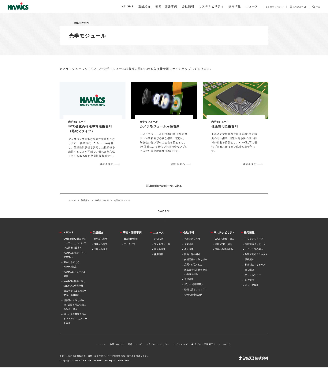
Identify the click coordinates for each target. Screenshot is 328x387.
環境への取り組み (224, 249)
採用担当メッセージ (255, 244)
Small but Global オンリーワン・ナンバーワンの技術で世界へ (75, 243)
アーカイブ (129, 244)
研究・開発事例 (132, 232)
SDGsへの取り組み (224, 238)
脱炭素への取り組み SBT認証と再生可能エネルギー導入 (75, 305)
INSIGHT (68, 232)
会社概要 (188, 249)
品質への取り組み (193, 264)
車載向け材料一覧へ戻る (165, 186)
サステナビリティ (224, 232)
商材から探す (100, 238)
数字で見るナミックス (256, 254)
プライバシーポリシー (158, 344)
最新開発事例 (131, 238)
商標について (135, 344)
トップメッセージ (254, 238)
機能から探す (100, 244)
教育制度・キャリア (255, 264)
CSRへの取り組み (223, 244)
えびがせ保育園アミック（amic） (213, 344)
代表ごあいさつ (192, 238)
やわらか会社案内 (193, 294)
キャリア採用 (252, 285)
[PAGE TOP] (164, 218)
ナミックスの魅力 (254, 249)
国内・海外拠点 (192, 254)
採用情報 (249, 232)
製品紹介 (98, 232)
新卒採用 (249, 280)
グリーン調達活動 (193, 284)
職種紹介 (249, 259)
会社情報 (188, 232)
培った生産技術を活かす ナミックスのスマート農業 (75, 318)
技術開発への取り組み (195, 259)
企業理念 (188, 244)
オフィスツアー (253, 274)
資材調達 (188, 279)
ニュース (158, 232)
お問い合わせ (277, 6)
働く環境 (249, 269)
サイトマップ (180, 344)
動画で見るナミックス (195, 289)
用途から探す (100, 249)
